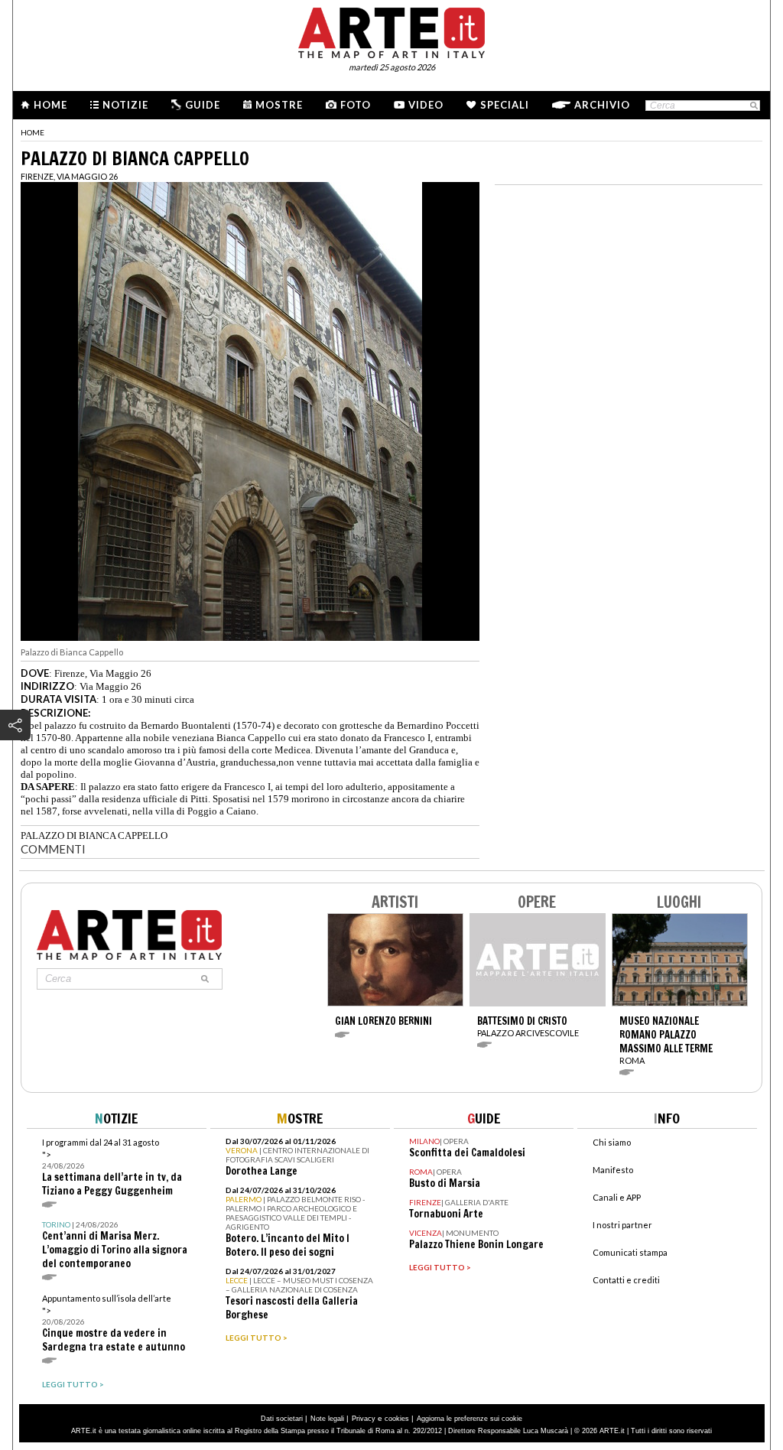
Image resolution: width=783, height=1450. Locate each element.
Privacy (363, 1418)
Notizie (125, 105)
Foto (355, 105)
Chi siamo (612, 1142)
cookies (397, 1418)
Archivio (602, 105)
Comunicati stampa (630, 1252)
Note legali (327, 1418)
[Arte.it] (391, 30)
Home (50, 105)
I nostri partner (622, 1225)
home (32, 132)
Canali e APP (617, 1197)
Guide (202, 105)
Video (425, 105)
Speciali (504, 105)
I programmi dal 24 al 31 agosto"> (112, 1167)
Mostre (279, 105)
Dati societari (282, 1418)
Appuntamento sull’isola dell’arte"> (113, 1323)
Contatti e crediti (626, 1280)
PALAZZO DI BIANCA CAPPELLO (94, 835)
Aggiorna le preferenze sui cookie (469, 1418)
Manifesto (613, 1170)
